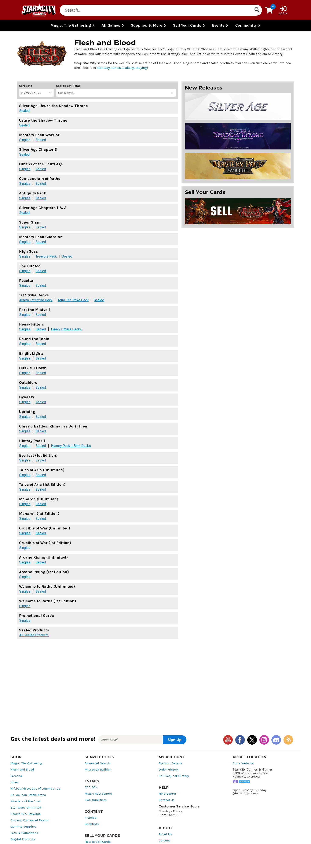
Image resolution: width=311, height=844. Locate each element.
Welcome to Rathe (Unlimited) (47, 586)
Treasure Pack (46, 256)
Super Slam (29, 222)
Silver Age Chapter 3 (38, 149)
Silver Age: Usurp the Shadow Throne (53, 105)
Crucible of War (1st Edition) (45, 542)
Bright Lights (31, 353)
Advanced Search (97, 763)
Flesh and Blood (22, 769)
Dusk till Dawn (33, 368)
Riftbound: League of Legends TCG (36, 788)
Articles (90, 818)
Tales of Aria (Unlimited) (41, 470)
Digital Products (23, 839)
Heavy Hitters (31, 324)
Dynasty (26, 397)
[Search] (257, 10)
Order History (169, 769)
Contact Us (167, 800)
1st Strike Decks (34, 295)
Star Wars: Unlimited (26, 807)
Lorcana (16, 776)
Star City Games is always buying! (122, 68)
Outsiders (28, 382)
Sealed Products (34, 630)
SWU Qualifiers (96, 800)
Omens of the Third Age (41, 164)
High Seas (28, 251)
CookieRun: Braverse (26, 814)
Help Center (167, 793)
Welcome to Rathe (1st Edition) (47, 601)
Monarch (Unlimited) (38, 499)
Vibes (15, 782)
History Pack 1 (32, 440)
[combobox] (21, 92)
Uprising (27, 411)
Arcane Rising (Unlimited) (43, 557)
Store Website (243, 763)
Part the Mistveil (34, 309)
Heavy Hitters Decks (66, 329)
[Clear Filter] (172, 93)
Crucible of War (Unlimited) (44, 528)
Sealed (24, 111)
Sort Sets (25, 86)
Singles (24, 140)
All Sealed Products (34, 635)
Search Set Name (68, 86)
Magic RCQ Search (98, 793)
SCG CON (91, 787)
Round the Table (34, 339)
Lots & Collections (24, 833)
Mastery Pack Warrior (39, 135)
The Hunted (30, 266)
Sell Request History (174, 776)
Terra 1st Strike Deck (73, 300)
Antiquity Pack (32, 193)
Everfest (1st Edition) (38, 455)
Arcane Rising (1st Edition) (44, 572)
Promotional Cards (36, 615)
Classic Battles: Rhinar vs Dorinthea (53, 426)
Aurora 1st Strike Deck (35, 300)
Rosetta (26, 280)
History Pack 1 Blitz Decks (71, 446)
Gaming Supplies (23, 826)
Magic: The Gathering (26, 763)
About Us (165, 834)
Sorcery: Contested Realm (29, 820)
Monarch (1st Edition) (39, 513)
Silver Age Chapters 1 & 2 (42, 207)
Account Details (170, 763)
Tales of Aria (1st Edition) (42, 484)
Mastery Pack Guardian (41, 237)
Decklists (92, 824)
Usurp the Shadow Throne (43, 120)
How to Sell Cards (98, 842)
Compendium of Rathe (39, 178)
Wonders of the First (26, 801)
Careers (164, 840)
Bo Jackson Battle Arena (28, 795)
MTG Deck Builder (98, 769)
